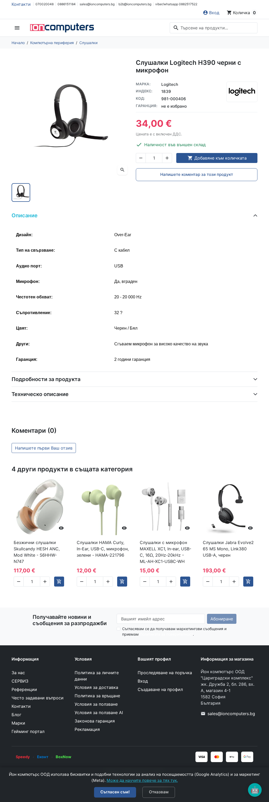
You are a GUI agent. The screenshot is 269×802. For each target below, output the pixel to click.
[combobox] (213, 27)
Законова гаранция (95, 721)
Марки (18, 723)
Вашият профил (154, 659)
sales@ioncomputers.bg (97, 4)
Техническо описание (40, 394)
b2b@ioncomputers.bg (134, 4)
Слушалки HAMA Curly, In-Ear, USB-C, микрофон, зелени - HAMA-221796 (103, 549)
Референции (24, 689)
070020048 (44, 4)
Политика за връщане (97, 695)
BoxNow (63, 756)
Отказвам (158, 791)
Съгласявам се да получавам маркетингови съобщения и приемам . (174, 631)
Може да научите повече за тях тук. (142, 780)
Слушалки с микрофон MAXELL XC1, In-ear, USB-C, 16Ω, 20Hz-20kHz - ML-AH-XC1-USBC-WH (165, 552)
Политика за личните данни (97, 676)
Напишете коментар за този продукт (196, 174)
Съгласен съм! (115, 791)
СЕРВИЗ (20, 681)
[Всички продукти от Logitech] (241, 92)
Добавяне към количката (217, 158)
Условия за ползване (96, 704)
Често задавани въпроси (38, 697)
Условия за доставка (96, 687)
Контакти (21, 4)
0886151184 (67, 4)
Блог (16, 714)
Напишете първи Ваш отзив (44, 448)
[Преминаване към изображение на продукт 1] (21, 192)
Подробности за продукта (46, 379)
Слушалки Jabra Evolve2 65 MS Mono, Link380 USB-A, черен (228, 549)
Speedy (23, 756)
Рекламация (87, 729)
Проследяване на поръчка (165, 672)
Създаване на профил (160, 689)
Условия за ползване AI (99, 712)
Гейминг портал (28, 731)
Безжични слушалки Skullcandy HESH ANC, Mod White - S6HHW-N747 (37, 552)
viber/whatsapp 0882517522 (176, 4)
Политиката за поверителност (166, 634)
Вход (143, 681)
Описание (25, 215)
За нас (18, 672)
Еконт (42, 756)
